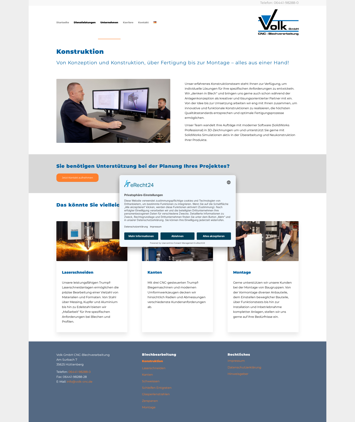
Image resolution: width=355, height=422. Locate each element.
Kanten (147, 374)
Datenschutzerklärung (244, 367)
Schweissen (151, 381)
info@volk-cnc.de (79, 381)
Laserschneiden (153, 368)
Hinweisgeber (238, 374)
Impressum (236, 361)
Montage (148, 407)
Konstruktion (152, 361)
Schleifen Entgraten (157, 387)
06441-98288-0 (286, 3)
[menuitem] (62, 22)
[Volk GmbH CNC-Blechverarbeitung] (278, 22)
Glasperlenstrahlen (156, 394)
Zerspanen (150, 401)
